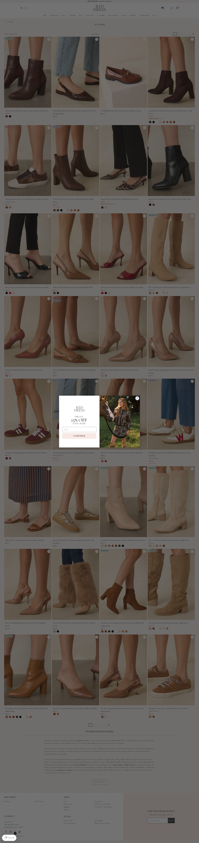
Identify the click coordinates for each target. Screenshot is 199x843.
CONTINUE (79, 436)
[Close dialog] (137, 398)
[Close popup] (15, 833)
